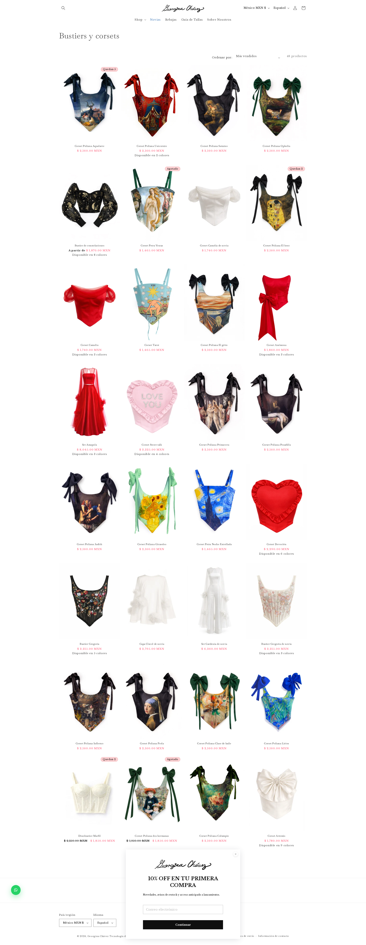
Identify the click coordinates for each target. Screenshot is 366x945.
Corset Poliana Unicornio (152, 146)
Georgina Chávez (98, 936)
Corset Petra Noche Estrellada (214, 544)
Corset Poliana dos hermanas (152, 835)
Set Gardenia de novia (214, 644)
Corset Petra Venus (152, 245)
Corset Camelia (89, 345)
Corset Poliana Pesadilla (276, 444)
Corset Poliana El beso (276, 245)
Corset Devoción (277, 544)
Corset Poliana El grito (214, 345)
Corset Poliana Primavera (214, 444)
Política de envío (244, 936)
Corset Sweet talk (152, 444)
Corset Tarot (151, 345)
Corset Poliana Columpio (214, 835)
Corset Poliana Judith (89, 544)
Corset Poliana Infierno (90, 743)
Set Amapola (89, 444)
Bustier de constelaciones (89, 245)
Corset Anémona (276, 345)
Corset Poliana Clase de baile (214, 743)
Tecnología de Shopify (123, 936)
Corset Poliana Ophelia (276, 146)
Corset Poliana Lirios (276, 743)
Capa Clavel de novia (152, 644)
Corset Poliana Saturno (214, 146)
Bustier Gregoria (89, 644)
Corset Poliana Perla (152, 743)
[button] (63, 8)
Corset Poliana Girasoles (151, 544)
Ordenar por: (222, 57)
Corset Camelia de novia (214, 245)
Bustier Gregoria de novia (276, 644)
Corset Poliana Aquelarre (89, 146)
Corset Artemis (276, 835)
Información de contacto (273, 936)
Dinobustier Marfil (89, 835)
